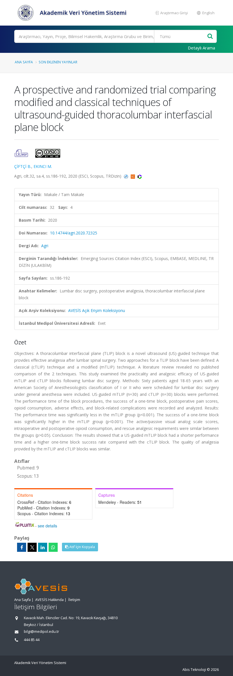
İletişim (74, 599)
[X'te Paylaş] (32, 547)
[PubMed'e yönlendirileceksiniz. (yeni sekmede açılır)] (126, 176)
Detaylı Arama (201, 48)
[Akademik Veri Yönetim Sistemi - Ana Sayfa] (26, 13)
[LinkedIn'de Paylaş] (42, 547)
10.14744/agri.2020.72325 (73, 233)
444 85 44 (31, 639)
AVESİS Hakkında (49, 599)
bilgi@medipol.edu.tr (41, 631)
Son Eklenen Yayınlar (58, 62)
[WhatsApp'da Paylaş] (53, 547)
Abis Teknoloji (194, 669)
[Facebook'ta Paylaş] (21, 547)
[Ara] (210, 36)
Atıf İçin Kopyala (81, 546)
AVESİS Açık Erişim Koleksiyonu (96, 310)
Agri (44, 245)
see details (47, 526)
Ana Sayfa (24, 62)
